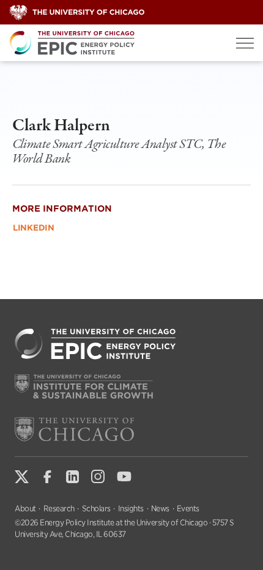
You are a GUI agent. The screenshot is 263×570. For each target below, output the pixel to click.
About (25, 508)
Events (188, 508)
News (160, 508)
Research (59, 508)
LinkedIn (33, 227)
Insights (131, 508)
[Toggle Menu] (245, 43)
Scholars (96, 508)
